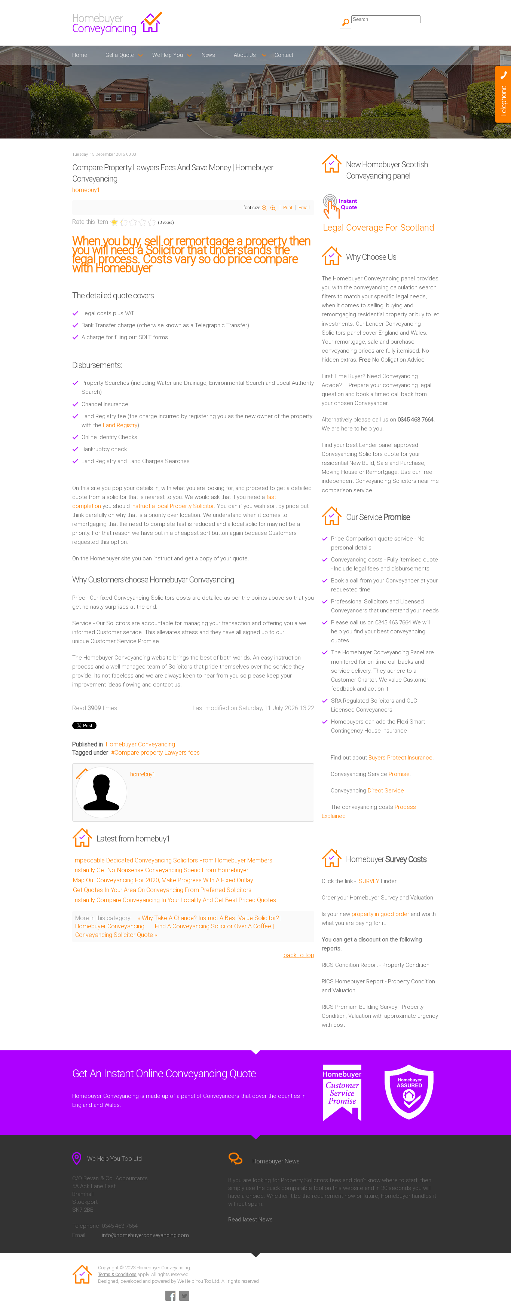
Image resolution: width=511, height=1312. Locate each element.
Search (345, 23)
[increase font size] (274, 208)
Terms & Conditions (117, 1274)
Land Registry (120, 425)
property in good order (380, 914)
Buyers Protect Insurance (400, 757)
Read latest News (250, 1219)
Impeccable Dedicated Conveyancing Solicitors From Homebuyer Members (172, 860)
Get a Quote (119, 55)
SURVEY (369, 881)
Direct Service (386, 790)
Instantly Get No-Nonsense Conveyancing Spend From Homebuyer (160, 870)
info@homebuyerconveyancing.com (145, 1235)
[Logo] (162, 23)
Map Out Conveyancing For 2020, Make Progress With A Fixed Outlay (163, 880)
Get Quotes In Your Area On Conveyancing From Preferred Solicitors (162, 890)
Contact (284, 55)
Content (503, 94)
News (208, 55)
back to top (299, 955)
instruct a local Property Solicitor (172, 506)
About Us (245, 55)
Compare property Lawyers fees (157, 752)
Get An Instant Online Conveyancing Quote (164, 1073)
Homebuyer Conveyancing (140, 744)
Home (79, 55)
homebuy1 (86, 190)
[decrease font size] (266, 208)
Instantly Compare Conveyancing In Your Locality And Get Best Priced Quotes (174, 900)
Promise (399, 774)
